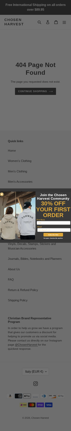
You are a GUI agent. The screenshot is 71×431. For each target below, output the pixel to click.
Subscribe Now (53, 234)
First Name (41, 219)
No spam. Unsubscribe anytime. (53, 238)
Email (39, 227)
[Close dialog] (2, 194)
